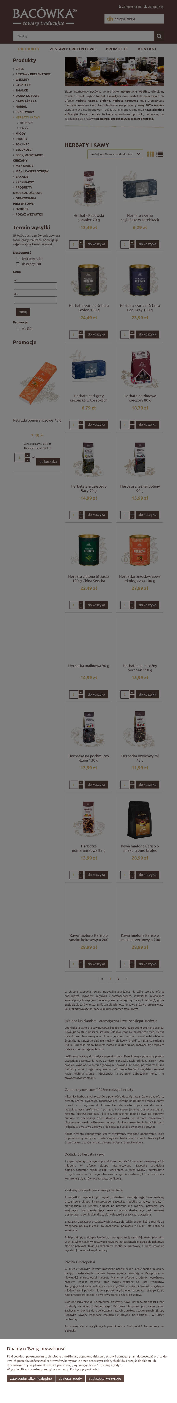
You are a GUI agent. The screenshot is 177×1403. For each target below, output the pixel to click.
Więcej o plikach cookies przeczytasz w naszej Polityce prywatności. (53, 1369)
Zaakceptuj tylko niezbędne (31, 1378)
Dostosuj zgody (70, 1378)
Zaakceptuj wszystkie (105, 1378)
